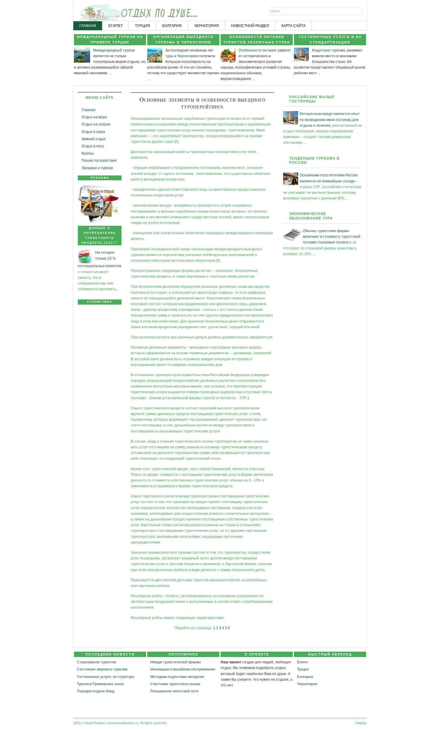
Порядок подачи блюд (95, 691)
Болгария (305, 677)
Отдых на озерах (95, 124)
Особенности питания (258, 50)
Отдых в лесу (92, 146)
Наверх (361, 723)
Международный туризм (114, 50)
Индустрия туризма (328, 50)
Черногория (307, 684)
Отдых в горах (93, 132)
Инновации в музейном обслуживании (182, 669)
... (110, 73)
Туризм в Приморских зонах (100, 684)
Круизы (87, 153)
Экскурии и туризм (97, 168)
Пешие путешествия (99, 160)
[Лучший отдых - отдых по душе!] (96, 10)
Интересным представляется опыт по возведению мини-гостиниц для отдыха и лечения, (330, 119)
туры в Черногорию (181, 56)
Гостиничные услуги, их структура (105, 677)
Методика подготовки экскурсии (177, 677)
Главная (88, 110)
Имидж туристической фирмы (175, 662)
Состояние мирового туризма (102, 669)
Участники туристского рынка (175, 684)
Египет (303, 662)
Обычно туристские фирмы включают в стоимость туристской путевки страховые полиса (331, 236)
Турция (303, 669)
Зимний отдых (93, 139)
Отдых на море (94, 117)
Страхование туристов (96, 662)
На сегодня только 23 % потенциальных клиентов (99, 259)
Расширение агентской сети (174, 691)
